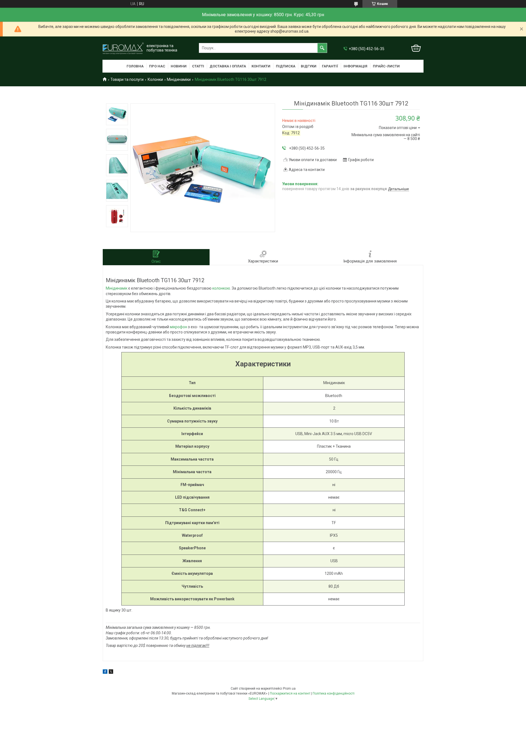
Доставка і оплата (228, 66)
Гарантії (330, 66)
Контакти (260, 66)
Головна (135, 66)
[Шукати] (322, 48)
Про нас (157, 66)
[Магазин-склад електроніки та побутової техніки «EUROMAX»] (123, 48)
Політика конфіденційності (334, 693)
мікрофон (178, 327)
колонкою (221, 288)
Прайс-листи (386, 66)
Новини (179, 66)
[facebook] (105, 672)
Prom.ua (289, 688)
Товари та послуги (127, 79)
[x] (111, 672)
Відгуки (308, 66)
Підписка (285, 66)
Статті (198, 66)
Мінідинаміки (179, 79)
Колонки (155, 79)
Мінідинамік (116, 288)
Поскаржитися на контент (290, 693)
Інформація (355, 66)
